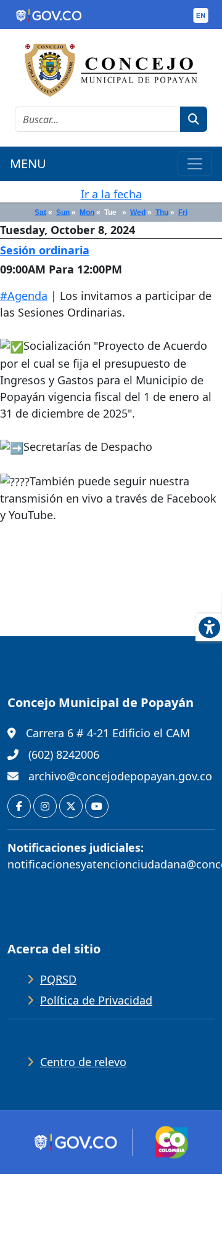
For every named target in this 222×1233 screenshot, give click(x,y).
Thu (161, 212)
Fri (182, 212)
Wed (138, 212)
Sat (40, 212)
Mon (87, 212)
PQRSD (58, 979)
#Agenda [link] (23, 295)
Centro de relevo (83, 1061)
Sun (63, 212)
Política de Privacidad (96, 1000)
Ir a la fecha (111, 194)
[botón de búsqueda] (193, 119)
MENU (28, 163)
